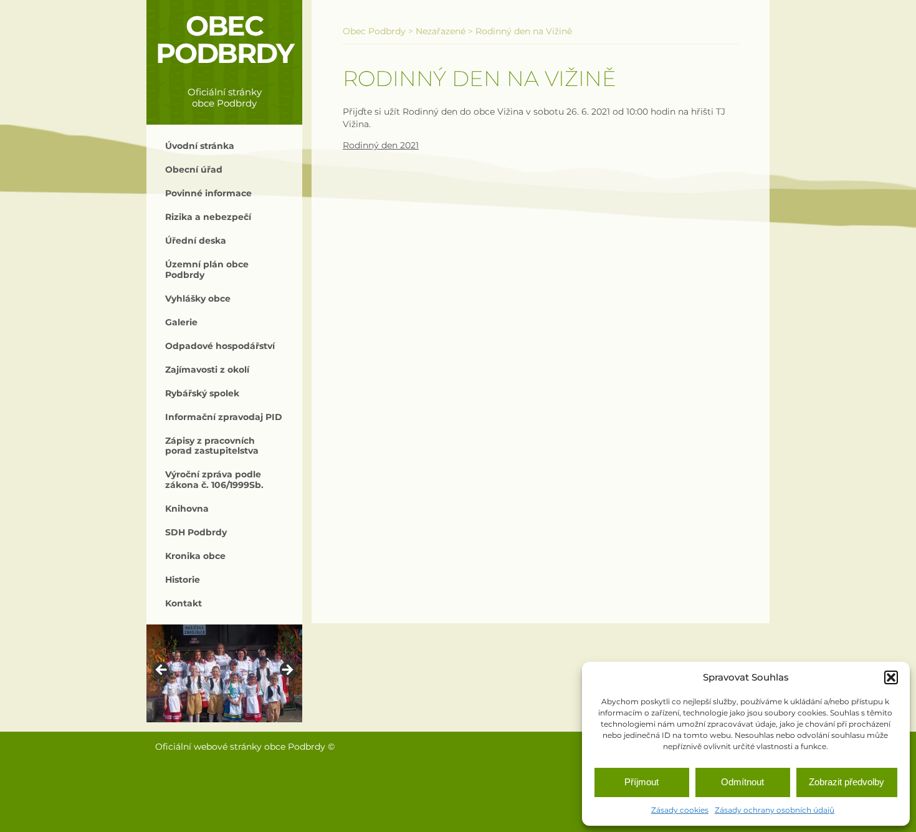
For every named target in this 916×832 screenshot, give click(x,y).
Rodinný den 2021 (381, 145)
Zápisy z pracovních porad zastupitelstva (212, 446)
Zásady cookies (679, 810)
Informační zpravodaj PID (223, 417)
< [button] (162, 670)
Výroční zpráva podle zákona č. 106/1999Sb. (214, 479)
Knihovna (187, 509)
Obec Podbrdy (224, 39)
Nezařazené (440, 31)
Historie (182, 580)
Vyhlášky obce (198, 299)
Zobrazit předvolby (846, 782)
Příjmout (641, 782)
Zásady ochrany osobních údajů (774, 810)
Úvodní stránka (199, 146)
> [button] (286, 670)
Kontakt (183, 603)
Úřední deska (195, 241)
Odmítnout (742, 782)
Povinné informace (208, 193)
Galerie (181, 322)
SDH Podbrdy (196, 532)
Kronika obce (195, 556)
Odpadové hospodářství (220, 346)
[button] (891, 677)
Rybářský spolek (202, 393)
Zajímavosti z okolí (207, 370)
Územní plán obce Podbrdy (207, 269)
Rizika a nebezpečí (208, 217)
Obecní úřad (193, 170)
